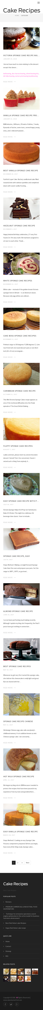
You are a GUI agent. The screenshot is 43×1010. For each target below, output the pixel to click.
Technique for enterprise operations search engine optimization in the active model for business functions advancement (21, 916)
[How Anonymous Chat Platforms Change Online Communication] (28, 972)
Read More (8, 82)
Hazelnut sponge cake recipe (19, 225)
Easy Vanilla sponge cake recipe (20, 831)
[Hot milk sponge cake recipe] (21, 759)
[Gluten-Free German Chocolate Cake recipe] (21, 972)
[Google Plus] (17, 1004)
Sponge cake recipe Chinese (18, 721)
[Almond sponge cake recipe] (21, 594)
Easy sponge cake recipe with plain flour (21, 501)
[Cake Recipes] (21, 9)
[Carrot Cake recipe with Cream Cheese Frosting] (28, 979)
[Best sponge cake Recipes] (21, 649)
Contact (8, 946)
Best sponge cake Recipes (17, 666)
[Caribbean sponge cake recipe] (21, 374)
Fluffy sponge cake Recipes (18, 446)
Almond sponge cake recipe (18, 611)
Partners (8, 902)
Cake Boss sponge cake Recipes (19, 335)
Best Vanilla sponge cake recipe (20, 170)
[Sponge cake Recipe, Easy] (21, 539)
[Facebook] (5, 1004)
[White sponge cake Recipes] (21, 264)
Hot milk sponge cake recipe (18, 776)
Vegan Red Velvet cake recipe (16, 928)
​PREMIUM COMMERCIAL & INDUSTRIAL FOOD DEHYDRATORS (20, 908)
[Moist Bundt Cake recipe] (6, 979)
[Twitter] (11, 1004)
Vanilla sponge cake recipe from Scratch (21, 115)
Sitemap (8, 951)
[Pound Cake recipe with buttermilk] (6, 972)
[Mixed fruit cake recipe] (21, 979)
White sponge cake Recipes (17, 280)
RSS (7, 956)
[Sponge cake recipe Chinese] (21, 704)
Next (27, 863)
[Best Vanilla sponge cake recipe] (21, 153)
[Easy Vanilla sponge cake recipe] (21, 814)
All (17, 998)
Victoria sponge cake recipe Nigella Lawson (21, 55)
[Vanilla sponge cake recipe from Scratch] (21, 98)
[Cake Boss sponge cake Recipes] (21, 319)
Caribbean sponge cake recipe (19, 391)
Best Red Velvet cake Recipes (16, 923)
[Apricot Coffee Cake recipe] (13, 972)
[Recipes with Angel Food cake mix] (13, 979)
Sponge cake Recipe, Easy (16, 556)
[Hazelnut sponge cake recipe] (21, 208)
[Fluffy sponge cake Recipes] (21, 429)
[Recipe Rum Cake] (35, 972)
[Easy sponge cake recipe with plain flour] (21, 484)
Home (17, 15)
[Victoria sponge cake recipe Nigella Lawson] (21, 38)
